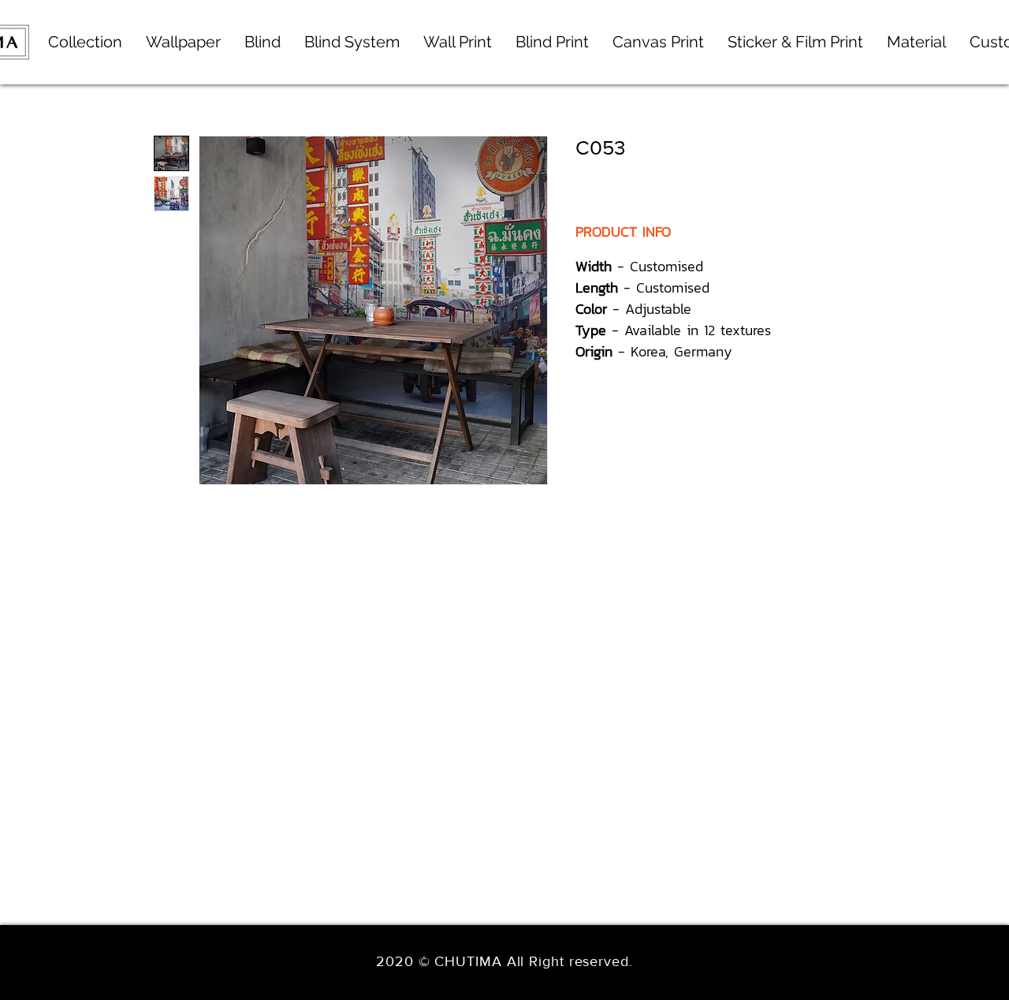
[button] (351, 42)
